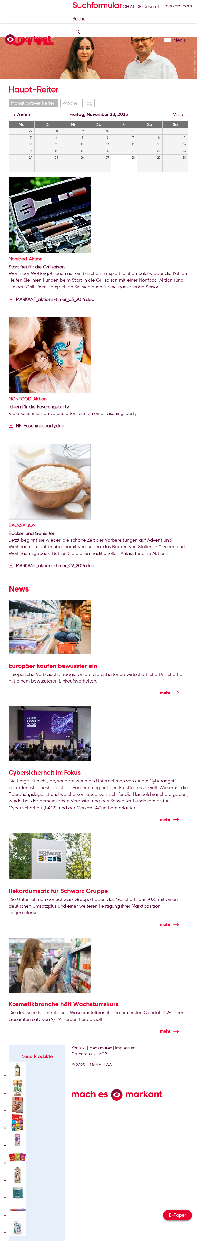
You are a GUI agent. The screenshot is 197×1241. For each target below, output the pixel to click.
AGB (103, 1053)
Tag (88, 103)
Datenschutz (84, 1053)
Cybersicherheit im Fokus (45, 772)
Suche (80, 19)
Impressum (125, 1047)
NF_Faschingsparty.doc (40, 426)
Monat (33, 103)
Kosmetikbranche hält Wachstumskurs (64, 1004)
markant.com (178, 6)
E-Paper (177, 1215)
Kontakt (79, 1047)
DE (139, 6)
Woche (70, 103)
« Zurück (22, 114)
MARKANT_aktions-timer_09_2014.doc (55, 565)
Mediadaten (100, 1047)
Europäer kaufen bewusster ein (53, 666)
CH (126, 6)
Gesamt (150, 6)
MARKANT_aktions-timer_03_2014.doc (55, 299)
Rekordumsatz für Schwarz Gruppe (58, 891)
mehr (165, 693)
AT (132, 6)
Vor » (178, 114)
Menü (167, 40)
